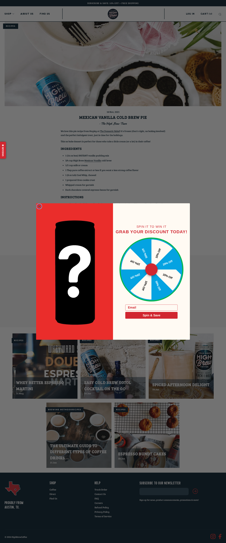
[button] (3, 150)
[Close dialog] (39, 206)
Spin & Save (151, 315)
